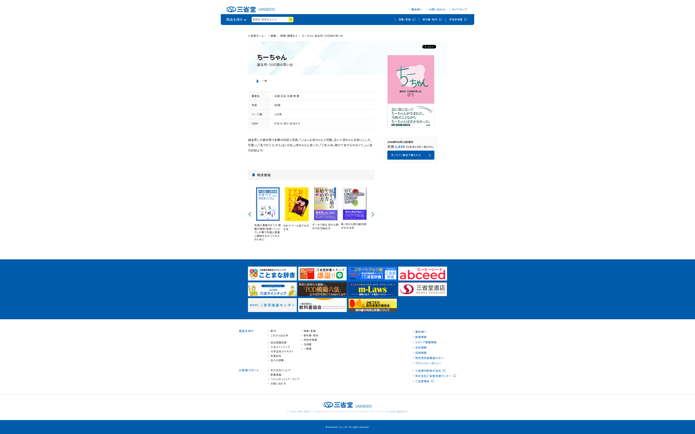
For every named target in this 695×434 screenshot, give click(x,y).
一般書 (272, 35)
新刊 (273, 331)
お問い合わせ (437, 9)
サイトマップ (459, 9)
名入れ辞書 (277, 360)
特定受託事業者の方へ (429, 358)
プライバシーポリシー (428, 363)
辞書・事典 (405, 19)
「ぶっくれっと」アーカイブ (285, 379)
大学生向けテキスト (282, 351)
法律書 (308, 344)
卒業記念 (276, 356)
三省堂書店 (422, 381)
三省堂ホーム (256, 35)
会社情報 (421, 347)
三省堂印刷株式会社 (428, 370)
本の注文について (281, 370)
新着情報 (276, 374)
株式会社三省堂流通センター (433, 376)
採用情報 (421, 353)
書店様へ (417, 9)
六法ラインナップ (280, 347)
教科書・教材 (430, 19)
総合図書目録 (279, 342)
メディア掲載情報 (426, 342)
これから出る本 (279, 335)
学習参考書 (456, 19)
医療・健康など (289, 35)
